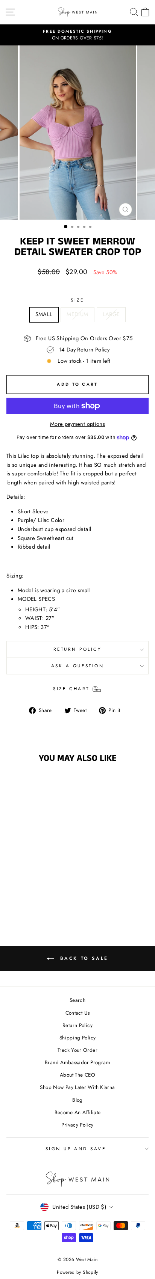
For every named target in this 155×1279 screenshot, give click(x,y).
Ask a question (77, 665)
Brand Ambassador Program (77, 1062)
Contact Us (77, 1013)
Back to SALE (82, 958)
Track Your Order (77, 1050)
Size (77, 300)
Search (77, 1000)
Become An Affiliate (78, 1112)
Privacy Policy (77, 1124)
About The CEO (77, 1074)
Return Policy (77, 1025)
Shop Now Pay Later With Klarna (77, 1087)
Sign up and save (76, 1148)
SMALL (44, 314)
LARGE (111, 314)
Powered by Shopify (77, 1272)
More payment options (77, 424)
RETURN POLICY (77, 649)
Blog (77, 1100)
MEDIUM (77, 314)
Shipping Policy (77, 1037)
